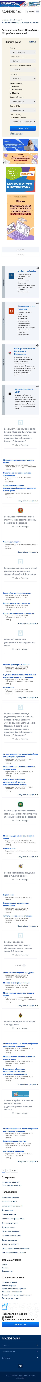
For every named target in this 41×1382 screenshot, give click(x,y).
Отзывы (19, 965)
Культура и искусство (10, 1244)
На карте (20, 250)
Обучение (5, 1345)
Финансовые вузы (9, 1202)
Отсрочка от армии (9, 1282)
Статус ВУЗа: (15, 106)
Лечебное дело (9, 848)
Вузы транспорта (8, 1227)
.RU (12, 11)
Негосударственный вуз (11, 1185)
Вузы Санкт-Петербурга (11, 22)
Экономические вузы (10, 1197)
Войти (31, 12)
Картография (8, 895)
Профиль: (14, 74)
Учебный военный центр (12, 1292)
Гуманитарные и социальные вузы (16, 1249)
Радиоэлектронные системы (15, 1141)
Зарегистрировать (20, 1324)
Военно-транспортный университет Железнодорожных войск (19, 642)
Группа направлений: (18, 57)
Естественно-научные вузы (13, 1219)
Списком (20, 255)
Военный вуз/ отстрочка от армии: (18, 116)
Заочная (5, 1268)
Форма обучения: (17, 97)
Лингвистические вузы (11, 1236)
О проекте (6, 1358)
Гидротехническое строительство (16, 603)
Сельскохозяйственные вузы (14, 1253)
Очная (4, 1265)
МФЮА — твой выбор (27, 271)
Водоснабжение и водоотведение (17, 593)
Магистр (15, 93)
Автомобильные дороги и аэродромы (18, 973)
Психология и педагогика (13, 1151)
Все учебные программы (28, 501)
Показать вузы (22, 128)
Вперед (14, 1171)
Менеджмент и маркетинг (12, 1206)
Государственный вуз (10, 1182)
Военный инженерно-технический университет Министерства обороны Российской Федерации (20, 571)
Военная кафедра (9, 1286)
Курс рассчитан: (16, 83)
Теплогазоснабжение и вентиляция (17, 916)
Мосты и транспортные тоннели (16, 665)
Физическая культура (11, 542)
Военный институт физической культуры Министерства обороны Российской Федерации (20, 520)
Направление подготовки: (20, 66)
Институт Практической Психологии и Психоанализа (24, 351)
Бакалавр (16, 86)
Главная (5, 20)
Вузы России (15, 20)
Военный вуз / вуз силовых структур (17, 1295)
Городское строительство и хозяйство (18, 613)
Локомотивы (8, 688)
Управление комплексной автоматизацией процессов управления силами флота (19, 488)
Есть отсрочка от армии (11, 1298)
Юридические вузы (9, 1240)
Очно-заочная (7, 1271)
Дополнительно (8, 1352)
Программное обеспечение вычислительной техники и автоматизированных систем (15, 782)
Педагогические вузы (10, 1231)
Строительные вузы (10, 1223)
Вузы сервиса (7, 1210)
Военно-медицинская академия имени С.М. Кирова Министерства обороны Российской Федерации (20, 814)
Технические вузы (9, 1214)
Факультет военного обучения (14, 1289)
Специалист (17, 90)
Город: (12, 48)
